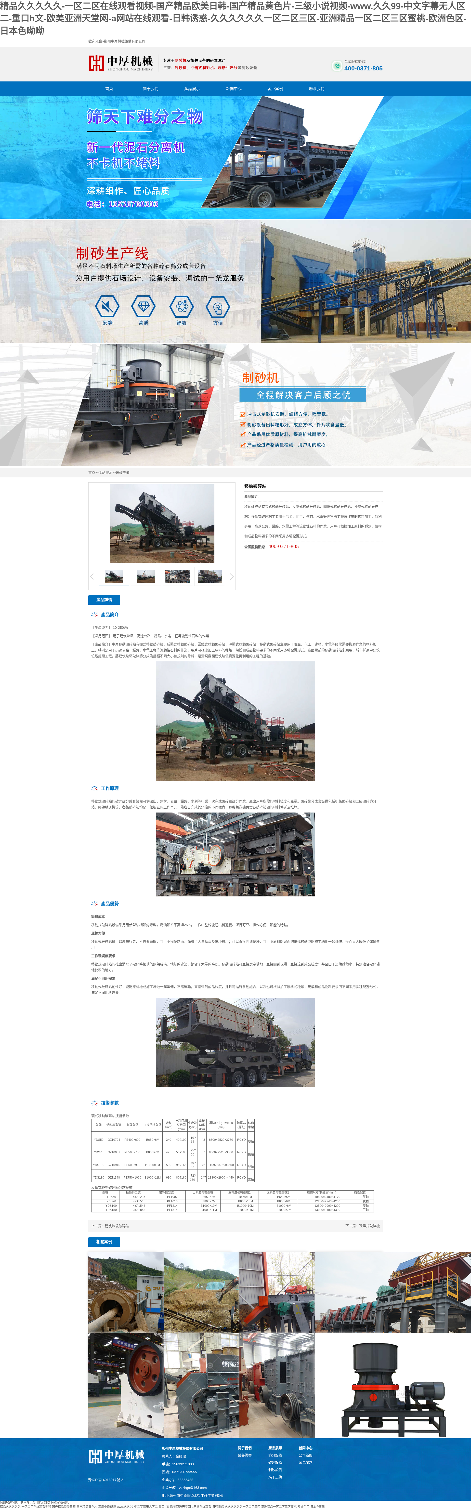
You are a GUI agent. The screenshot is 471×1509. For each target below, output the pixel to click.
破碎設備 (123, 472)
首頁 (109, 89)
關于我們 (150, 89)
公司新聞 (306, 1455)
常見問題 (306, 1462)
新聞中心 (234, 89)
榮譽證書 (245, 1455)
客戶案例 (275, 89)
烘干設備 (275, 1477)
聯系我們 (317, 89)
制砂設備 (275, 1470)
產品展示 (192, 89)
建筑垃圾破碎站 (117, 1226)
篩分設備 (275, 1455)
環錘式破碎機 (369, 1226)
